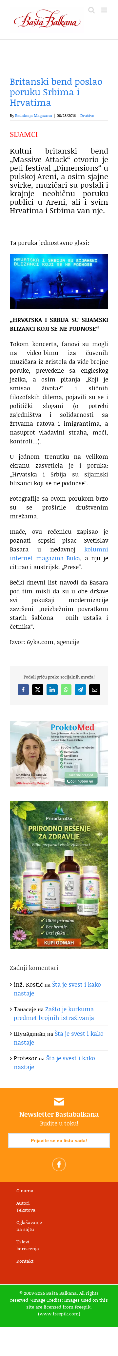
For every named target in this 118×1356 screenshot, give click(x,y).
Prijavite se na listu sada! (59, 1140)
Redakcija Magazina (33, 115)
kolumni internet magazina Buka (59, 553)
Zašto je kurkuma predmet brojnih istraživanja (54, 1013)
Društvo (87, 115)
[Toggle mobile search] (91, 10)
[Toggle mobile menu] (104, 10)
